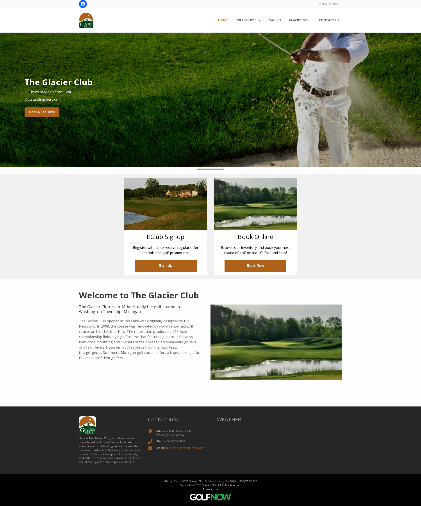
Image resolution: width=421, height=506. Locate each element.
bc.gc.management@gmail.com (184, 448)
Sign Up (165, 265)
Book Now (255, 265)
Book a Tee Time (328, 4)
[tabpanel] (210, 97)
